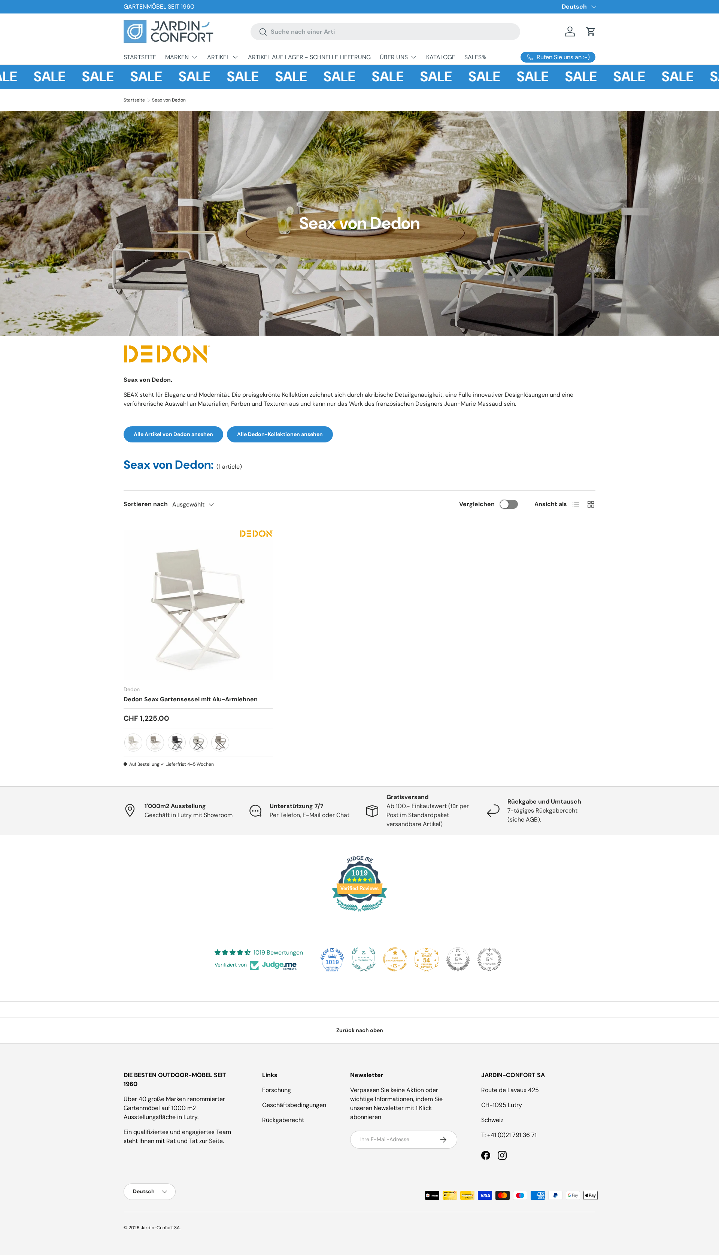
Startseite (134, 100)
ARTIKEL (218, 57)
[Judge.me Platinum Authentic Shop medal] (364, 959)
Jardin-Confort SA (160, 1228)
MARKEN (177, 57)
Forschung (276, 1090)
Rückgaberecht (283, 1120)
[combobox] (385, 31)
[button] (591, 31)
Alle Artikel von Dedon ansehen (173, 434)
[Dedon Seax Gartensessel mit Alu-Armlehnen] (198, 605)
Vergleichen (477, 504)
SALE (24, 77)
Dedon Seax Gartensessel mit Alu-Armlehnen (191, 699)
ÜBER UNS (394, 57)
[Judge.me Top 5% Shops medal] (458, 959)
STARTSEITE (140, 57)
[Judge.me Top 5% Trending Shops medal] (489, 959)
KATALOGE (440, 57)
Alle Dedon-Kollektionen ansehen (280, 434)
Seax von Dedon (169, 100)
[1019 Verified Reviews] (359, 913)
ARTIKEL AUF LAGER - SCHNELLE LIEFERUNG (309, 57)
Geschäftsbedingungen (294, 1105)
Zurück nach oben (359, 1030)
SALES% (475, 57)
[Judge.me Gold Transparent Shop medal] (395, 959)
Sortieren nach (146, 504)
